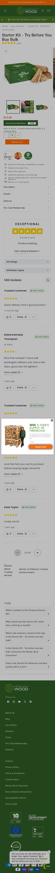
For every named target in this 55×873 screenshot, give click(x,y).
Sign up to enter (40, 447)
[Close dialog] (52, 420)
